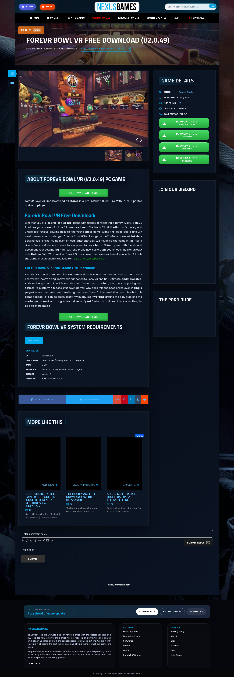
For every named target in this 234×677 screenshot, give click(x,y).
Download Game (86, 193)
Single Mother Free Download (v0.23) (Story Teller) (121, 496)
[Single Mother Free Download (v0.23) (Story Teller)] (124, 463)
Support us (196, 611)
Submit (32, 558)
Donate (126, 645)
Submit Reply (196, 542)
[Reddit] (144, 399)
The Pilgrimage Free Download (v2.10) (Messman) (81, 496)
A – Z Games (77, 17)
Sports (190, 92)
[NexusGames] (117, 6)
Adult (44, 485)
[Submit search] (212, 6)
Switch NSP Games (132, 655)
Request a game (172, 611)
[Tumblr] (138, 399)
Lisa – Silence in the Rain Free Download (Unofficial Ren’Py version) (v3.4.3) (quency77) (40, 499)
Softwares (128, 641)
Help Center (176, 655)
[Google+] (117, 399)
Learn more (34, 663)
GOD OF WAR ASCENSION (90, 258)
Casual (51, 485)
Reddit (126, 650)
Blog (173, 641)
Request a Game (131, 636)
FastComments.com (119, 584)
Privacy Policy (177, 631)
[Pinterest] (124, 399)
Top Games (197, 17)
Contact (175, 645)
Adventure (83, 485)
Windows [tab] (33, 340)
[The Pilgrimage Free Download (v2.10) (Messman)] (83, 463)
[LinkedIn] (131, 399)
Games (54, 17)
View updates (147, 611)
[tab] (12, 73)
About (174, 636)
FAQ (176, 17)
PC (30, 510)
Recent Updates (130, 631)
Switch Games (101, 17)
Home (35, 17)
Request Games (129, 17)
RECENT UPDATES (156, 17)
